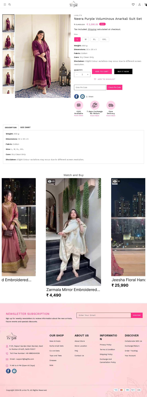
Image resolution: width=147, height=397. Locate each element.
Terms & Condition (107, 349)
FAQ (76, 351)
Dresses (52, 360)
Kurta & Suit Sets (56, 346)
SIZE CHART (25, 127)
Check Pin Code (114, 87)
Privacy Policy (105, 345)
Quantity (78, 70)
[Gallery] (36, 56)
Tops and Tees (55, 356)
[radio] (77, 39)
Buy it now (123, 71)
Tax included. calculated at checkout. (97, 29)
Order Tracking (131, 351)
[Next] (67, 56)
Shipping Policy (106, 354)
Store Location (81, 346)
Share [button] (91, 96)
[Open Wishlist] (133, 4)
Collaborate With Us (133, 341)
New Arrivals (54, 341)
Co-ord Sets (54, 351)
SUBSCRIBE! (137, 315)
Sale (51, 365)
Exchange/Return (132, 346)
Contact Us (79, 356)
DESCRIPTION (11, 127)
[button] (4, 4)
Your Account (130, 356)
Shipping (92, 29)
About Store (80, 341)
